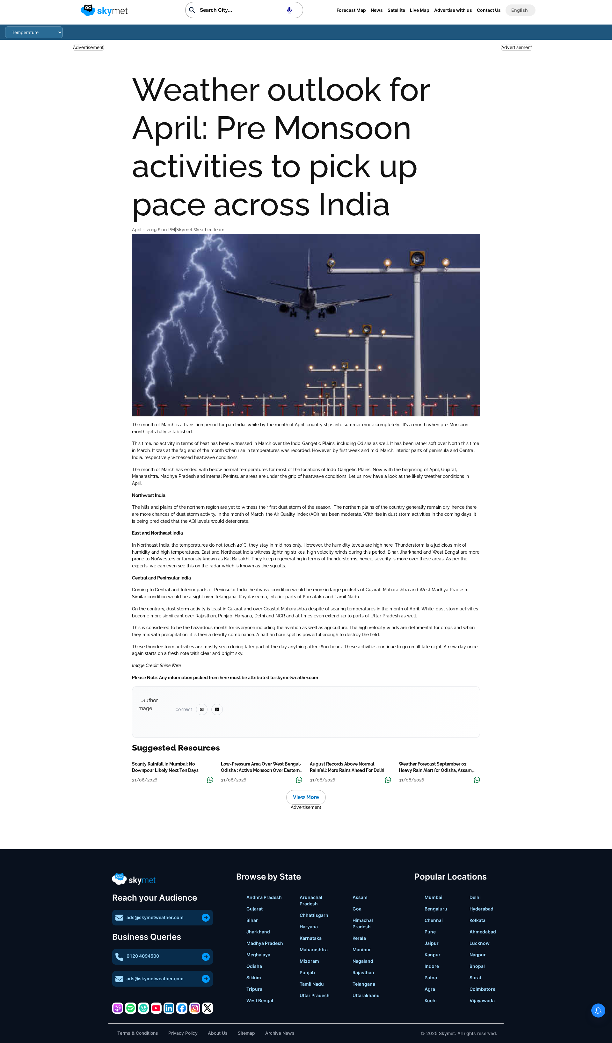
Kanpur (433, 954)
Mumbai (433, 897)
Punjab (307, 972)
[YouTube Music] (156, 1008)
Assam (360, 897)
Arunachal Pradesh (311, 900)
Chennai (434, 920)
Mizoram (309, 961)
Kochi (431, 1000)
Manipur (362, 949)
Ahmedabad (483, 931)
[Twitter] (207, 1008)
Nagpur (478, 954)
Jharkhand (258, 931)
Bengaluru (436, 908)
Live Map (419, 10)
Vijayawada (482, 1000)
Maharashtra (314, 949)
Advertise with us (453, 10)
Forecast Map (351, 10)
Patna (431, 977)
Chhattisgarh (314, 915)
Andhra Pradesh (264, 897)
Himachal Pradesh (363, 923)
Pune (430, 931)
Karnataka (311, 938)
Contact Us (489, 10)
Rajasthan (363, 972)
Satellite (396, 10)
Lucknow (480, 943)
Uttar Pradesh (315, 995)
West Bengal (259, 1000)
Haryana (309, 926)
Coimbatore (482, 989)
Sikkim (253, 977)
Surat (475, 977)
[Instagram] (194, 1008)
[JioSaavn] (143, 1008)
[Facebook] (181, 1008)
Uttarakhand (366, 995)
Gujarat (254, 908)
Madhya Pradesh (264, 943)
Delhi (475, 897)
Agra (430, 989)
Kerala (359, 938)
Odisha (254, 966)
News (377, 10)
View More (306, 797)
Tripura (254, 989)
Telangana (364, 984)
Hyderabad (481, 908)
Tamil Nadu (312, 984)
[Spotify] (130, 1008)
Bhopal (477, 966)
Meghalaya (258, 954)
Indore (432, 966)
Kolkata (477, 920)
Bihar (252, 920)
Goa (357, 908)
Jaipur (432, 943)
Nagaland (363, 961)
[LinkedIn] (169, 1008)
